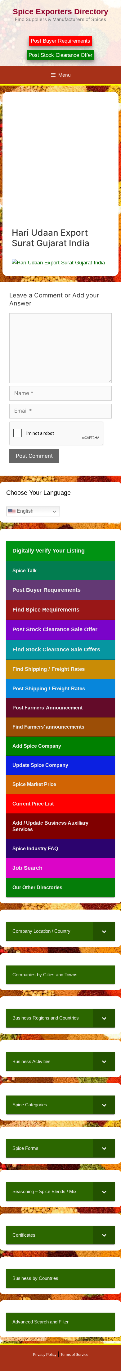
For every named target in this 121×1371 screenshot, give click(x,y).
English (25, 511)
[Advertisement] (60, 164)
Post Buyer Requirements (60, 41)
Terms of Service (74, 1354)
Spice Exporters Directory (60, 11)
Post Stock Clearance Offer (60, 55)
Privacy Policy (44, 1354)
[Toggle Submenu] (104, 931)
